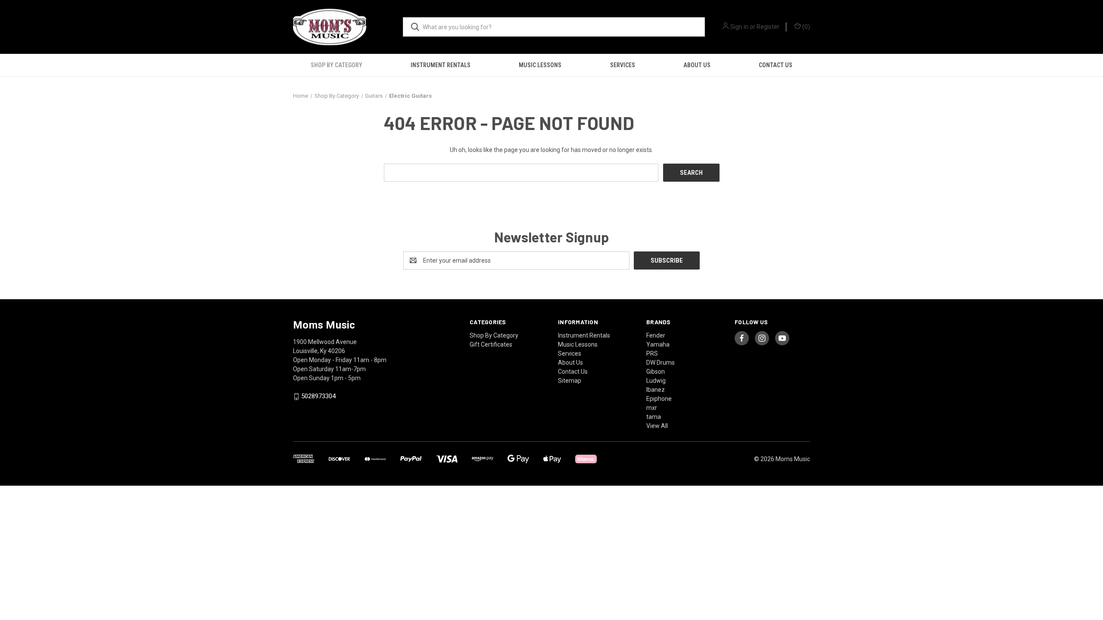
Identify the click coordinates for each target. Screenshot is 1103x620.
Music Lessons (540, 65)
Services (622, 65)
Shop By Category (336, 65)
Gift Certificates (491, 344)
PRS (652, 353)
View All (657, 425)
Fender (655, 335)
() (805, 26)
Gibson (655, 371)
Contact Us (775, 65)
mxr (651, 407)
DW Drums (660, 362)
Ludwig (656, 380)
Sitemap (569, 380)
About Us (696, 65)
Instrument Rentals (440, 65)
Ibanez (655, 389)
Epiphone (659, 398)
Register (768, 26)
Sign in (739, 26)
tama (653, 416)
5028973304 (318, 396)
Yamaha (658, 344)
